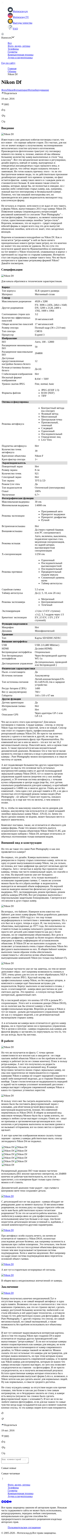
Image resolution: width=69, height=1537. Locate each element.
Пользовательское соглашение (24, 1527)
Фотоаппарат (20, 90)
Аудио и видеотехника (20, 57)
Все (10, 43)
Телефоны (13, 49)
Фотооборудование (38, 90)
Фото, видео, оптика (19, 46)
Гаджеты (12, 51)
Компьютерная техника (20, 54)
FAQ (15, 28)
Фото (4, 90)
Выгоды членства (22, 23)
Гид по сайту (8, 63)
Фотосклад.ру (20, 11)
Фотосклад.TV (21, 17)
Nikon (10, 90)
